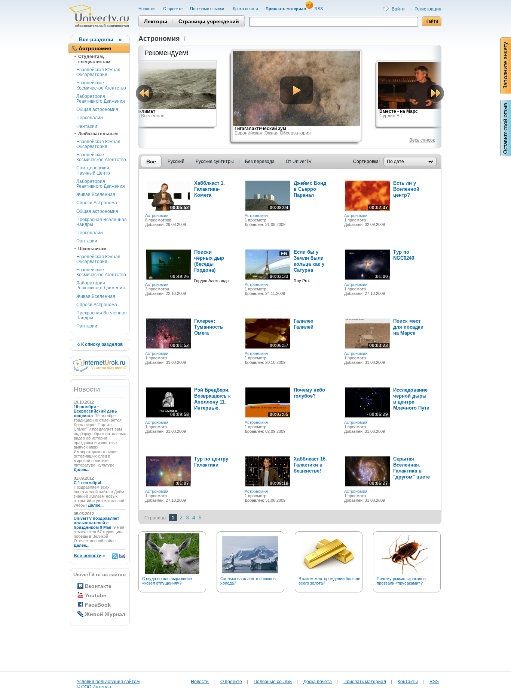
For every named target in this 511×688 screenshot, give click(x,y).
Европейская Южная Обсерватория (98, 72)
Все (151, 162)
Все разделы (96, 39)
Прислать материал (364, 681)
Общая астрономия (97, 109)
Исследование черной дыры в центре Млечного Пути (411, 399)
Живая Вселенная (95, 194)
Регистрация (427, 9)
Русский (176, 161)
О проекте (173, 8)
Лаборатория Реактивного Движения (100, 99)
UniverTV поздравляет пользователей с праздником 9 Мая (96, 522)
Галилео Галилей (303, 324)
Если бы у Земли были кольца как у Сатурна (309, 261)
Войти (398, 9)
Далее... (81, 469)
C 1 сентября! (88, 482)
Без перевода (260, 161)
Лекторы (155, 21)
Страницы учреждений (208, 21)
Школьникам (92, 248)
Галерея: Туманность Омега (208, 327)
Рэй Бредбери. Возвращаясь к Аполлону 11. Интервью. (212, 399)
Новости (147, 8)
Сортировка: (366, 161)
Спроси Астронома (96, 202)
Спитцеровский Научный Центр (93, 170)
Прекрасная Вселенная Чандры (101, 222)
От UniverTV (299, 161)
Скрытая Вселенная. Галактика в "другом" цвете (411, 468)
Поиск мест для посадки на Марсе (408, 327)
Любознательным (97, 133)
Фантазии (86, 126)
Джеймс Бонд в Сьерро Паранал (310, 189)
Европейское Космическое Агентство (101, 85)
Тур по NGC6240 (403, 255)
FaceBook (98, 605)
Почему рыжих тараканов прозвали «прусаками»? (401, 580)
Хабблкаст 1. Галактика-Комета (209, 189)
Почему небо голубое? (309, 393)
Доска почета (245, 8)
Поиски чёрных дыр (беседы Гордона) (209, 261)
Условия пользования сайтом (108, 681)
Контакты (408, 681)
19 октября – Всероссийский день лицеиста (95, 411)
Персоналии (89, 117)
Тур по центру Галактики (211, 462)
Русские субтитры (215, 161)
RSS (319, 8)
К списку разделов (101, 344)
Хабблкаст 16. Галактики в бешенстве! (310, 465)
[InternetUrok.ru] (99, 370)
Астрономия (95, 48)
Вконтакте (98, 586)
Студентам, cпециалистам (92, 59)
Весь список (422, 140)
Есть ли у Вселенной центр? (406, 189)
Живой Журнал (105, 614)
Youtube (95, 595)
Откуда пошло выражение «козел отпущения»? (167, 580)
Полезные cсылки (207, 8)
